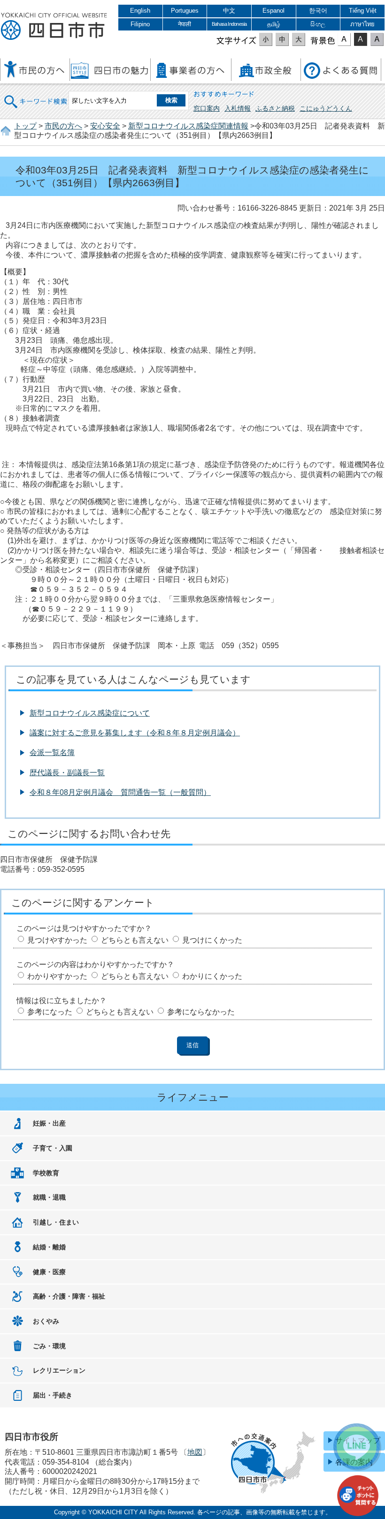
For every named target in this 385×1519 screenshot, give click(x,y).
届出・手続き (52, 1395)
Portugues (185, 10)
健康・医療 (49, 1272)
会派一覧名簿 (52, 752)
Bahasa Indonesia (229, 24)
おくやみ (46, 1321)
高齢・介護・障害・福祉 (69, 1296)
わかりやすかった (57, 976)
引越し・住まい (56, 1222)
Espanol (273, 10)
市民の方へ (63, 126)
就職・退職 (49, 1197)
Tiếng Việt (363, 10)
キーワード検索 (36, 95)
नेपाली (184, 24)
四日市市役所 (54, 27)
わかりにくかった (212, 976)
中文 (229, 10)
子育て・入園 (52, 1148)
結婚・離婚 (49, 1247)
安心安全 (105, 126)
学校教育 (46, 1173)
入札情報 (237, 108)
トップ (25, 126)
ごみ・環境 (49, 1346)
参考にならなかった (201, 1012)
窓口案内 (206, 108)
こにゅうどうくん (326, 108)
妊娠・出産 (49, 1123)
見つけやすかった (57, 940)
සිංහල (317, 24)
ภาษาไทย (362, 24)
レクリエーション (59, 1370)
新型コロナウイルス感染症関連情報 (188, 126)
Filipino (140, 24)
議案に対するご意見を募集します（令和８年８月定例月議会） (135, 733)
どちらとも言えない (135, 940)
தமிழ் (273, 24)
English (140, 10)
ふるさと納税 (275, 108)
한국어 (318, 10)
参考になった (49, 1012)
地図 (194, 1452)
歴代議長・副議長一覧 (67, 773)
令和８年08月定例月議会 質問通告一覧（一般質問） (120, 792)
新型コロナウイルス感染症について (90, 713)
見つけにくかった (212, 940)
